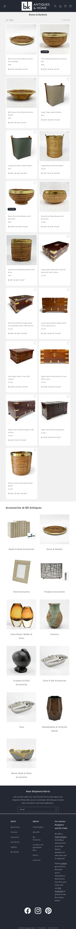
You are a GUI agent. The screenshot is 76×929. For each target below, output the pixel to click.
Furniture (14, 832)
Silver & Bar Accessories (54, 680)
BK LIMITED (15, 852)
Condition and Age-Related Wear (38, 847)
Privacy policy (42, 928)
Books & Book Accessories (21, 549)
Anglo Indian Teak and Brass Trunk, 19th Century (54, 377)
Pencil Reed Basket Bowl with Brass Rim (54, 60)
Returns (35, 855)
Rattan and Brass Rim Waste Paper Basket (20, 484)
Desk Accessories (21, 591)
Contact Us (37, 860)
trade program (60, 837)
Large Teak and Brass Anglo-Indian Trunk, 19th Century (53, 324)
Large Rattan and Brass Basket (52, 165)
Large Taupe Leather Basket (51, 112)
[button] (4, 6)
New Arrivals (15, 827)
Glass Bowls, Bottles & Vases (21, 636)
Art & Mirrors (15, 842)
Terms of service (53, 928)
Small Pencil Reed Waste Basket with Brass (21, 270)
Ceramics (54, 634)
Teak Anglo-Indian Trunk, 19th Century (19, 377)
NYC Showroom (37, 838)
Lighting (14, 847)
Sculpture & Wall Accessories (21, 682)
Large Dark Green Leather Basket (20, 165)
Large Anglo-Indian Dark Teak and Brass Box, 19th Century (53, 270)
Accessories (15, 837)
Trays (21, 726)
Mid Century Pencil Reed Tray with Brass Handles (20, 60)
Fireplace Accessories (54, 591)
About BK (36, 832)
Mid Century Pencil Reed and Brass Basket (20, 113)
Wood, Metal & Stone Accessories (21, 775)
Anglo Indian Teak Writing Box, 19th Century (21, 431)
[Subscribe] (55, 809)
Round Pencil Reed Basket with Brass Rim (19, 217)
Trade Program (38, 827)
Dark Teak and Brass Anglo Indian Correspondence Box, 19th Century (20, 324)
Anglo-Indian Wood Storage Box (52, 430)
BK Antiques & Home (29, 928)
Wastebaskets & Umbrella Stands (54, 728)
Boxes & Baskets (54, 549)
